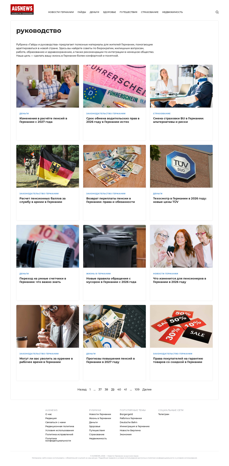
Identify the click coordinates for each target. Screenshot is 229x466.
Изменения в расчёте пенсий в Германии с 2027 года (43, 120)
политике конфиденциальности (161, 458)
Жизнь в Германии (98, 273)
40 (119, 389)
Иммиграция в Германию (135, 426)
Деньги (24, 113)
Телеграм (163, 414)
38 (106, 389)
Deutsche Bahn (128, 422)
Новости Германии (165, 273)
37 (100, 389)
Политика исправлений (59, 434)
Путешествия (97, 430)
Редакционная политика (59, 426)
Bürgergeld (126, 414)
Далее (147, 389)
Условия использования (59, 430)
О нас (48, 414)
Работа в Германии (131, 418)
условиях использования (186, 458)
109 (137, 389)
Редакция (51, 418)
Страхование (162, 113)
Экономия (126, 434)
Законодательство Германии (106, 113)
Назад (82, 389)
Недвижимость (98, 438)
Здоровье (94, 426)
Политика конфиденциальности (58, 439)
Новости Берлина (130, 430)
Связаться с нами (55, 422)
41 (125, 389)
